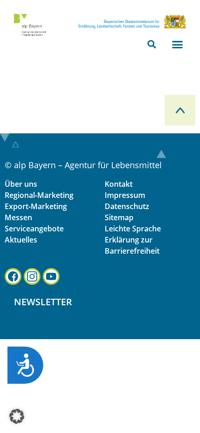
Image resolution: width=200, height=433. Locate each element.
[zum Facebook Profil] (13, 276)
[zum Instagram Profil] (32, 276)
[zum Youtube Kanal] (51, 276)
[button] (152, 44)
